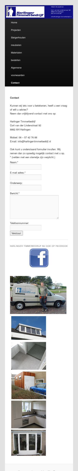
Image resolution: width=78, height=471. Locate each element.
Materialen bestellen (16, 56)
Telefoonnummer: (19, 223)
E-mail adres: (18, 172)
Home (14, 22)
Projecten (16, 29)
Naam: (14, 162)
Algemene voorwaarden (18, 71)
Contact (15, 82)
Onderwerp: (16, 183)
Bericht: (15, 193)
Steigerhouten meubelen (18, 41)
